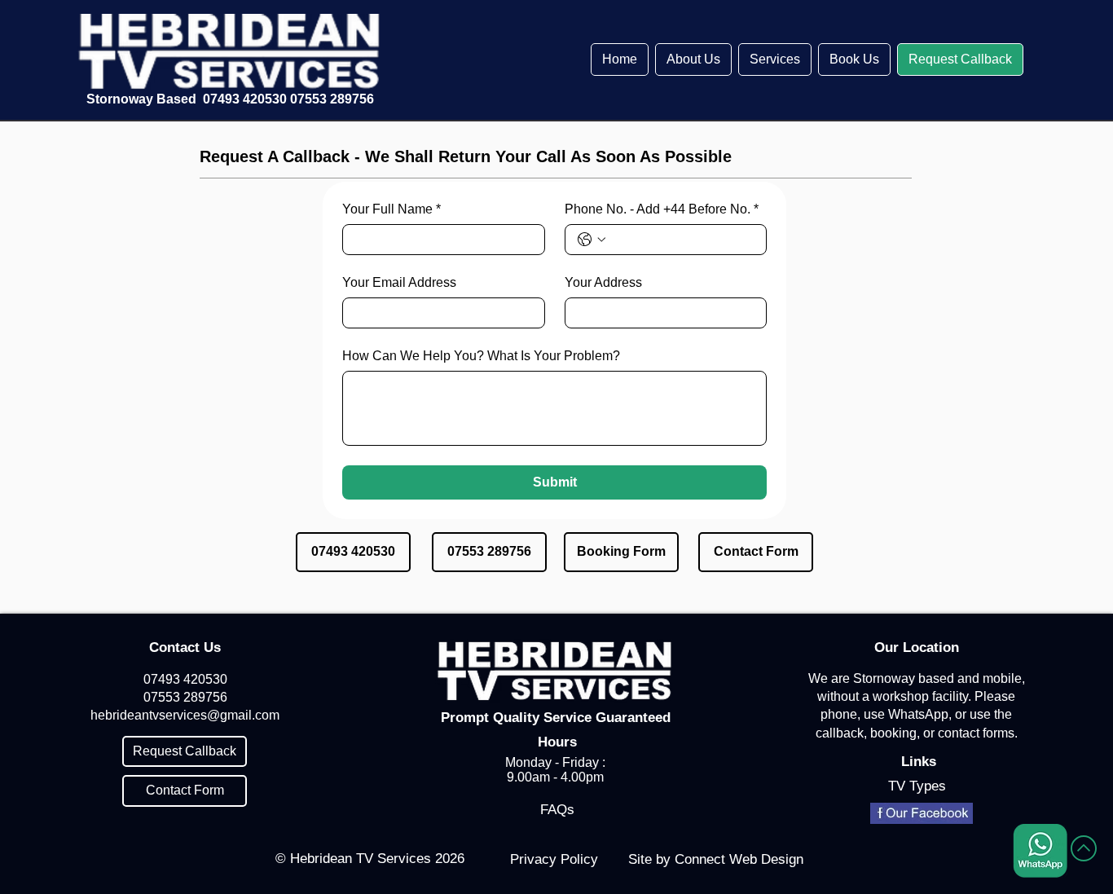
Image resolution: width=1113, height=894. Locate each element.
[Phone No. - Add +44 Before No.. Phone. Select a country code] (591, 239)
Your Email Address (399, 282)
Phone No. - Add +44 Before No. (662, 209)
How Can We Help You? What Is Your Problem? (481, 356)
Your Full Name (391, 209)
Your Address (603, 282)
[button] (693, 59)
